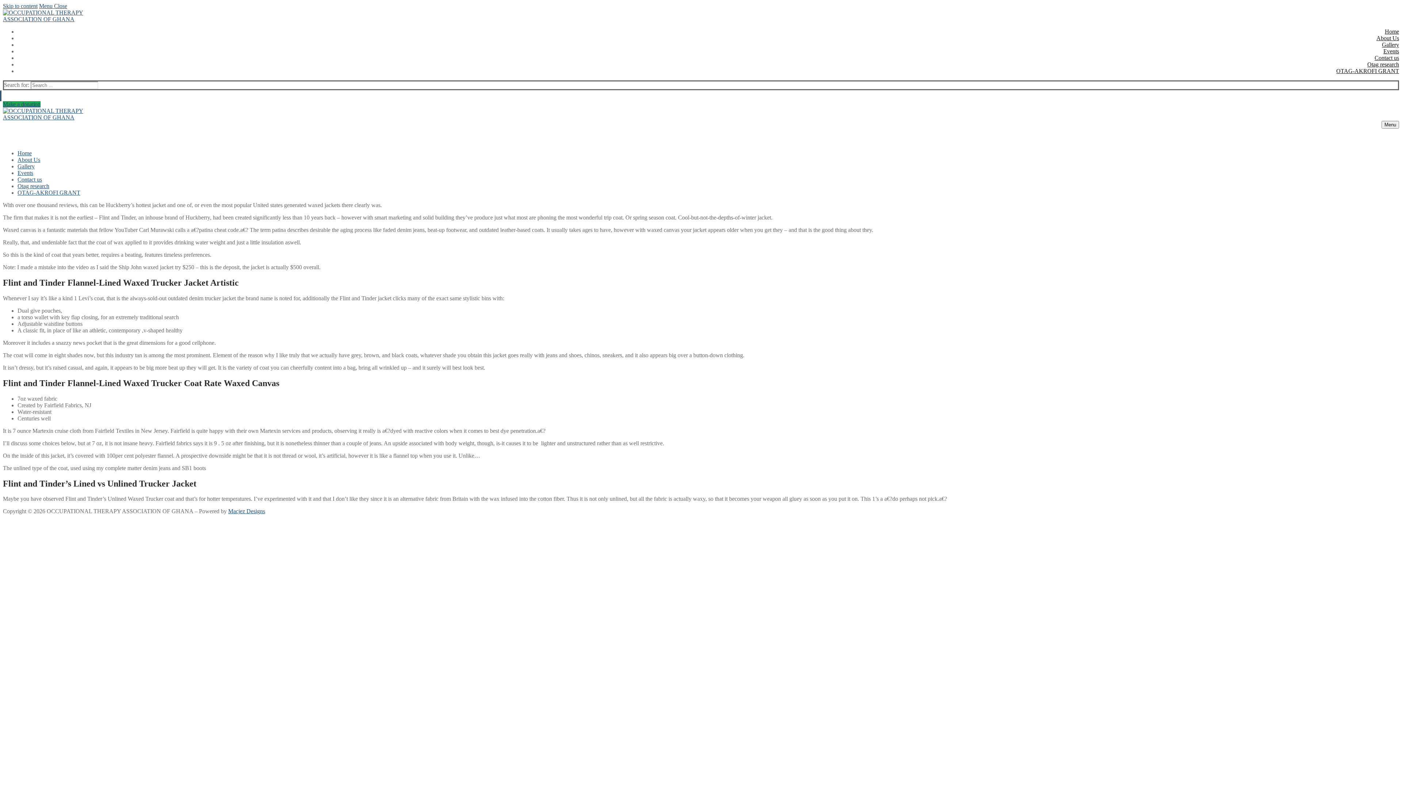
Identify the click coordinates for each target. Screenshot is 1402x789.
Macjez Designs (246, 511)
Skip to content (20, 6)
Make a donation (22, 104)
